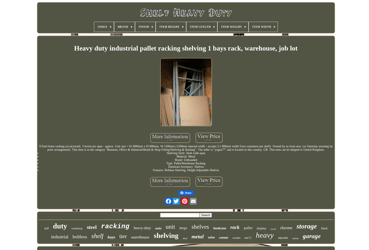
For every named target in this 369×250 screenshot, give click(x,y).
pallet (248, 228)
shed (185, 238)
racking (115, 226)
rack (235, 227)
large (183, 228)
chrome (286, 227)
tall (46, 228)
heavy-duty (142, 228)
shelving (166, 235)
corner (223, 237)
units (158, 228)
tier (123, 236)
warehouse (140, 237)
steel (92, 227)
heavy (265, 235)
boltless (80, 236)
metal (198, 236)
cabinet (295, 238)
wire (211, 237)
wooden (236, 237)
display (261, 228)
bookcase (219, 228)
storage (307, 226)
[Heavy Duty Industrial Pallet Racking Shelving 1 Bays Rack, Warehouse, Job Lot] (186, 92)
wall (248, 238)
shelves (200, 227)
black (324, 228)
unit (170, 226)
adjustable (283, 237)
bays (111, 237)
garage (312, 236)
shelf (97, 235)
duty (60, 226)
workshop (77, 228)
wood (273, 229)
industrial (59, 236)
